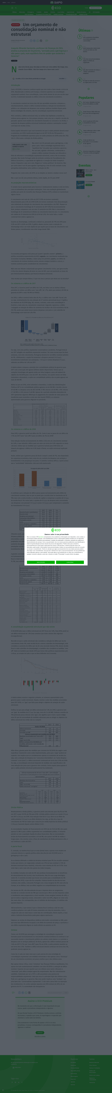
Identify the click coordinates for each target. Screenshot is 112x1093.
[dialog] (56, 546)
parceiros (41, 536)
